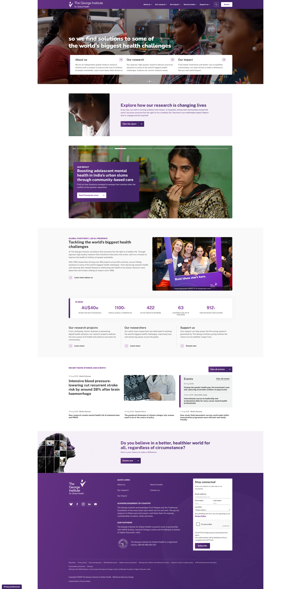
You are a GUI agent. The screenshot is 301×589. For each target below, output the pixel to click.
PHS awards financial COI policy (206, 562)
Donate (227, 4)
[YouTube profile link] (95, 504)
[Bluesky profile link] (71, 504)
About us (146, 4)
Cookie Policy (74, 581)
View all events (223, 379)
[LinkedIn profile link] (89, 504)
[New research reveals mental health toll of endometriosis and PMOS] (95, 414)
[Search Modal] (216, 4)
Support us (204, 4)
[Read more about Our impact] (202, 65)
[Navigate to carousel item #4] (209, 148)
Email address (200, 494)
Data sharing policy (95, 562)
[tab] (147, 81)
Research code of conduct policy (182, 562)
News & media (189, 4)
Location (198, 507)
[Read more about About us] (99, 65)
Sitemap (90, 566)
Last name (217, 500)
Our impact (174, 4)
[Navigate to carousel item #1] (95, 148)
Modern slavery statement (128, 562)
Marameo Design (127, 577)
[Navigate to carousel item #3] (171, 148)
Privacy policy (82, 562)
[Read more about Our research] (150, 65)
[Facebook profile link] (77, 504)
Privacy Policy (85, 581)
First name (199, 500)
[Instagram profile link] (83, 504)
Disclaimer (72, 562)
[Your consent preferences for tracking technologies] (12, 587)
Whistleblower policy (110, 562)
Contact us (155, 490)
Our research (160, 4)
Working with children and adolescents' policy (154, 562)
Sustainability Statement (77, 566)
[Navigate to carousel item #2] (133, 148)
